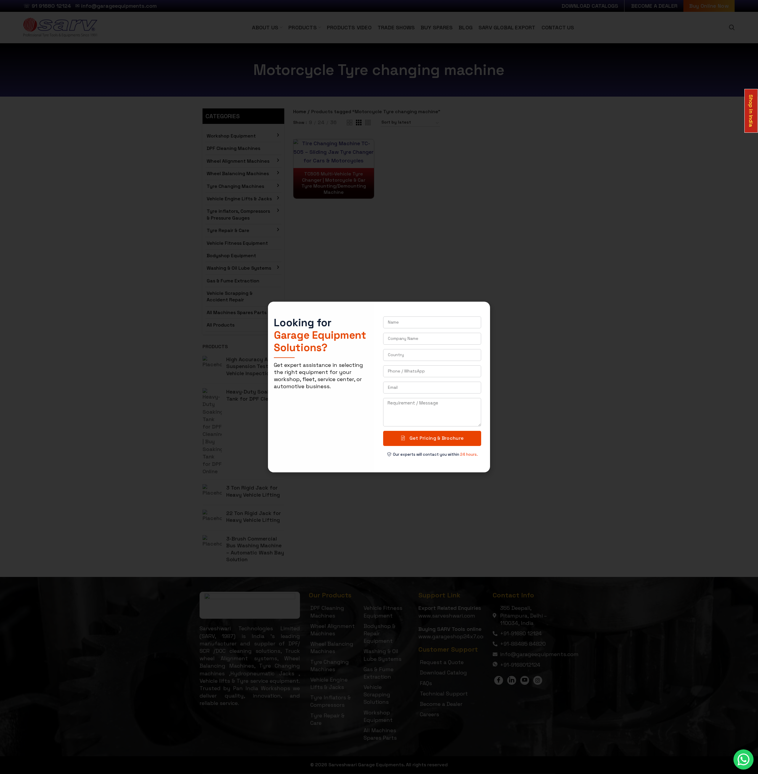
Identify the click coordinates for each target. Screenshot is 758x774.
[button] (482, 310)
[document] (379, 387)
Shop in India (751, 111)
